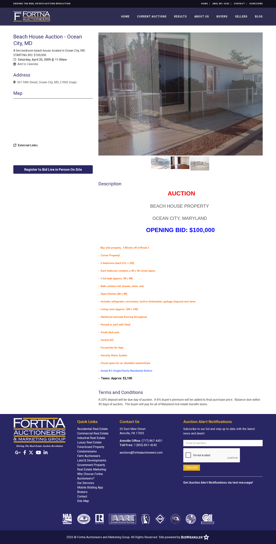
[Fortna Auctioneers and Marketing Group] (31, 16)
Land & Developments (91, 460)
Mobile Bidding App (90, 487)
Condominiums (87, 451)
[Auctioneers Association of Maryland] (190, 519)
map (73, 82)
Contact (239, 3)
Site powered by (170, 537)
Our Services (85, 483)
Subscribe (256, 3)
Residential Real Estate (92, 429)
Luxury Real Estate (89, 442)
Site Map (83, 501)
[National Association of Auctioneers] (67, 519)
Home (204, 3)
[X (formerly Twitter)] (31, 452)
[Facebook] (24, 452)
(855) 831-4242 (220, 3)
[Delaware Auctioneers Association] (145, 519)
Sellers (241, 16)
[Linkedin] (46, 452)
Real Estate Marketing (91, 469)
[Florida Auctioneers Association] (175, 519)
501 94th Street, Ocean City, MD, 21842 (42, 82)
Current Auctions (152, 16)
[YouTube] (38, 452)
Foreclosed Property (90, 447)
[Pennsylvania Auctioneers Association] (83, 519)
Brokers (82, 492)
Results (180, 16)
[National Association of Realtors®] (99, 519)
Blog (259, 16)
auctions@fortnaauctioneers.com (141, 452)
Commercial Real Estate (93, 433)
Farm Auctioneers (88, 456)
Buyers (222, 16)
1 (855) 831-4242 (145, 445)
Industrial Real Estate (91, 438)
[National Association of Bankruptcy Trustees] (160, 519)
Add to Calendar (27, 64)
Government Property (91, 465)
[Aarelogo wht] (122, 519)
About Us (201, 16)
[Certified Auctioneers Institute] (207, 519)
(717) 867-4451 (152, 441)
